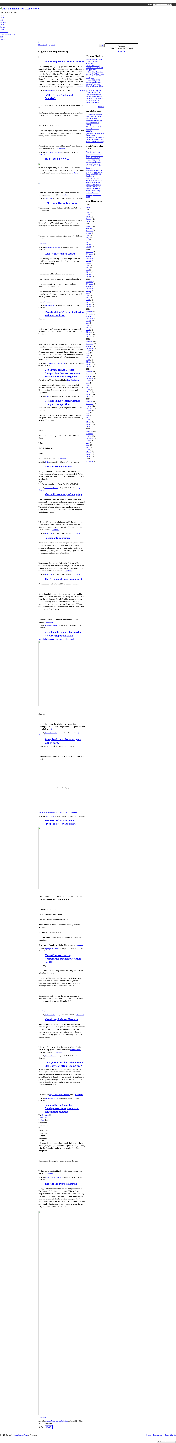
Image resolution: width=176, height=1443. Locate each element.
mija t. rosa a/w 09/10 (57, 158)
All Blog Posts (42, 45)
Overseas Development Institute (43, 1117)
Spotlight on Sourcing (52, 949)
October (89, 228)
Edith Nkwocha (50, 90)
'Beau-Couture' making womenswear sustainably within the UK (63, 959)
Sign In (150, 4)
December (89, 226)
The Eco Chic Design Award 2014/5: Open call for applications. (94, 68)
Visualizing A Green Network (61, 1019)
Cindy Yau (48, 533)
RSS (40, 1431)
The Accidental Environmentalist (63, 578)
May (87, 238)
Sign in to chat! (162, 1441)
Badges (148, 1435)
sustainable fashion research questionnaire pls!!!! (93, 195)
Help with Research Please (60, 253)
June (87, 212)
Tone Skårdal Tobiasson (53, 152)
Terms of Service (170, 1435)
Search (174, 4)
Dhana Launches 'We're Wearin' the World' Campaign (94, 61)
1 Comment (77, 533)
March (88, 217)
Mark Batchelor (50, 305)
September (89, 231)
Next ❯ (48, 1427)
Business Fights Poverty (53, 1177)
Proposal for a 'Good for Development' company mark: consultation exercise (62, 1108)
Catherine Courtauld (51, 626)
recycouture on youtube (58, 466)
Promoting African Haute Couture (64, 61)
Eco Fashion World (51, 1098)
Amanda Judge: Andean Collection (56, 1421)
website (75, 173)
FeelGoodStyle (73, 380)
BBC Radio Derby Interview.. (61, 202)
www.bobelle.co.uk (46, 639)
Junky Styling (49, 816)
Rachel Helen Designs (52, 247)
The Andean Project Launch (61, 1183)
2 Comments (81, 90)
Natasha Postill (50, 1015)
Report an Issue (158, 1435)
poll (47, 415)
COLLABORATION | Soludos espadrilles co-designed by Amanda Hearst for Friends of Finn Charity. (94, 84)
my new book (75, 1050)
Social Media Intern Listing (95, 142)
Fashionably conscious (57, 537)
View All (101, 107)
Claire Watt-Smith (51, 733)
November (89, 254)
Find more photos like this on (53, 812)
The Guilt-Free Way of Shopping (63, 494)
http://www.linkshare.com (59, 1095)
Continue (79, 87)
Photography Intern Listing (95, 137)
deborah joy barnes (51, 488)
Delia (47, 396)
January (88, 221)
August (88, 233)
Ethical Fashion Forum (21, 1435)
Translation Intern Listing (94, 139)
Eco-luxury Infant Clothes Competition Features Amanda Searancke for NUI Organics (62, 373)
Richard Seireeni (50, 1056)
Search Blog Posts (58, 57)
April (88, 214)
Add (102, 45)
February (89, 207)
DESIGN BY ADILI (93, 178)
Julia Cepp (48, 198)
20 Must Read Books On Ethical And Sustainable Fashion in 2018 (94, 116)
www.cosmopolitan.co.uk (64, 639)
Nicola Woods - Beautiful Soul (55, 363)
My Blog (52, 45)
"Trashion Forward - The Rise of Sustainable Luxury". (94, 122)
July (87, 263)
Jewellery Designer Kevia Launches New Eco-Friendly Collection (94, 100)
